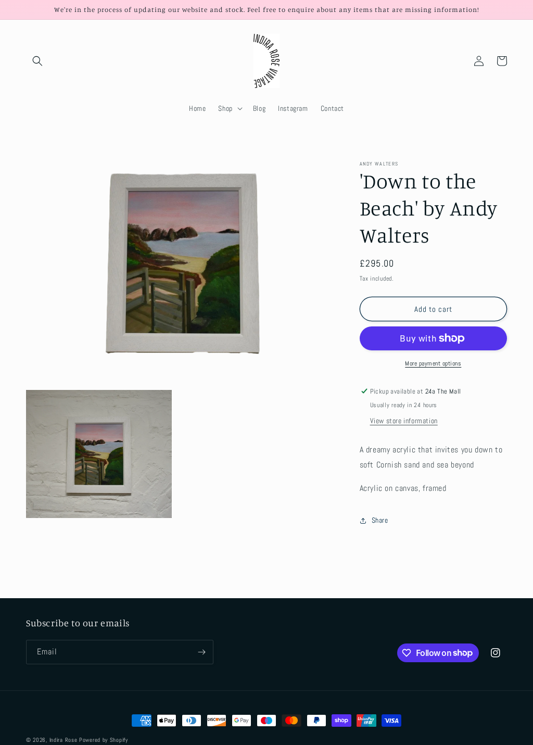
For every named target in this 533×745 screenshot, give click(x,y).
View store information (404, 420)
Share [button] (380, 520)
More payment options (433, 363)
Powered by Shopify (103, 739)
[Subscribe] (201, 652)
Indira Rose (63, 739)
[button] (37, 60)
